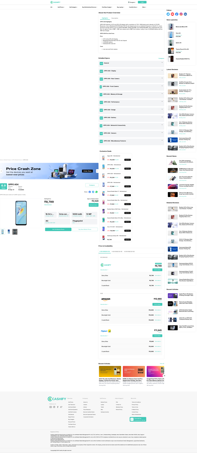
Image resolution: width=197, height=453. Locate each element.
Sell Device (103, 398)
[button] (142, 2)
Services (69, 398)
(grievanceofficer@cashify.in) (57, 439)
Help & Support (119, 398)
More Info (133, 398)
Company (85, 398)
